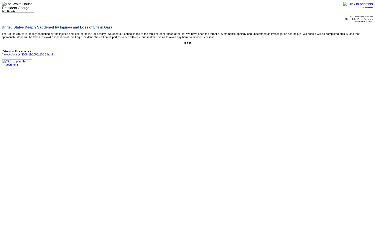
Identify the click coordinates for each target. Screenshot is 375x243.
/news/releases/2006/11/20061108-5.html (27, 54)
